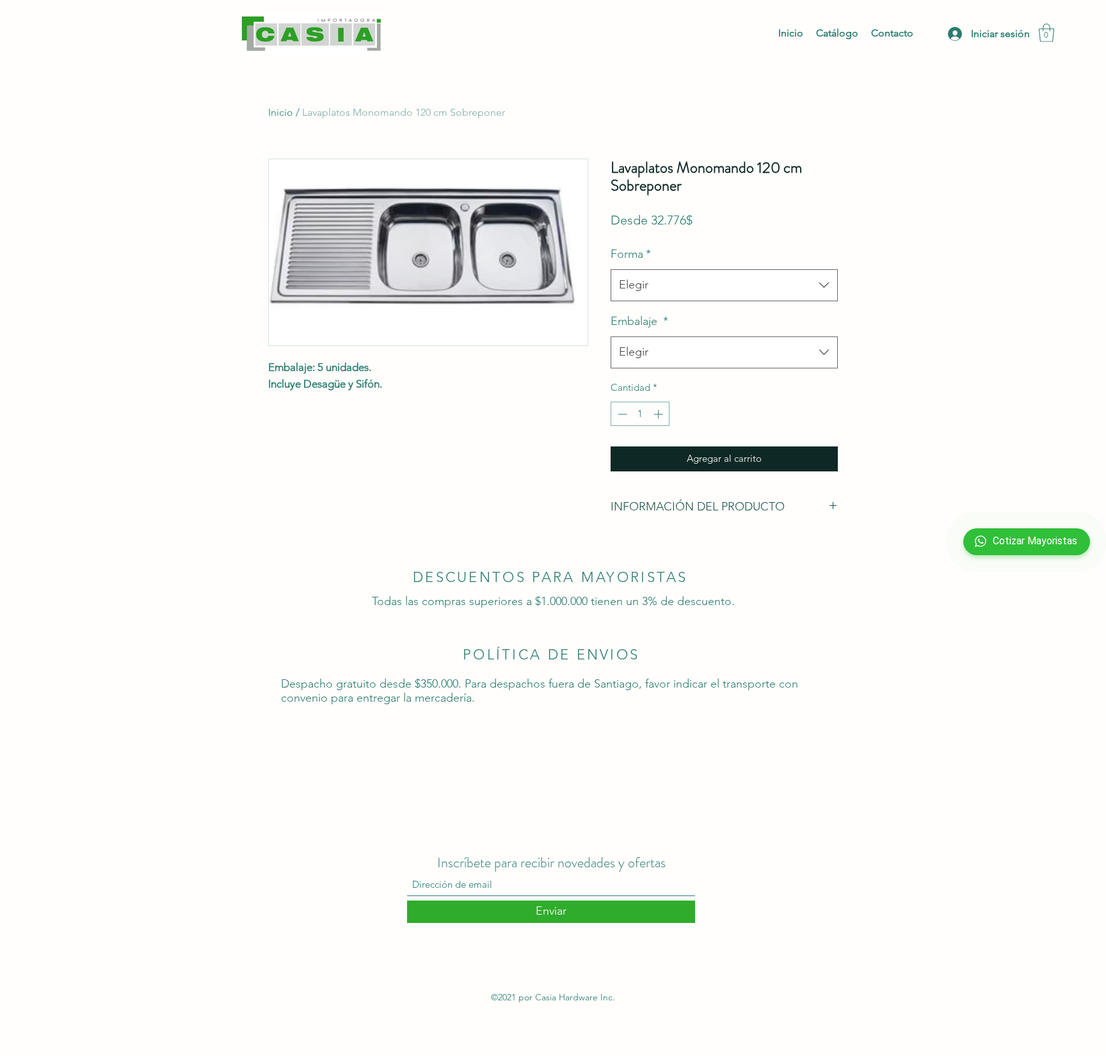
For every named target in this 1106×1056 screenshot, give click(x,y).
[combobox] (724, 285)
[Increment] (659, 414)
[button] (1046, 33)
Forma (631, 254)
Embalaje (639, 321)
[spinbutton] (640, 414)
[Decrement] (621, 414)
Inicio (280, 112)
